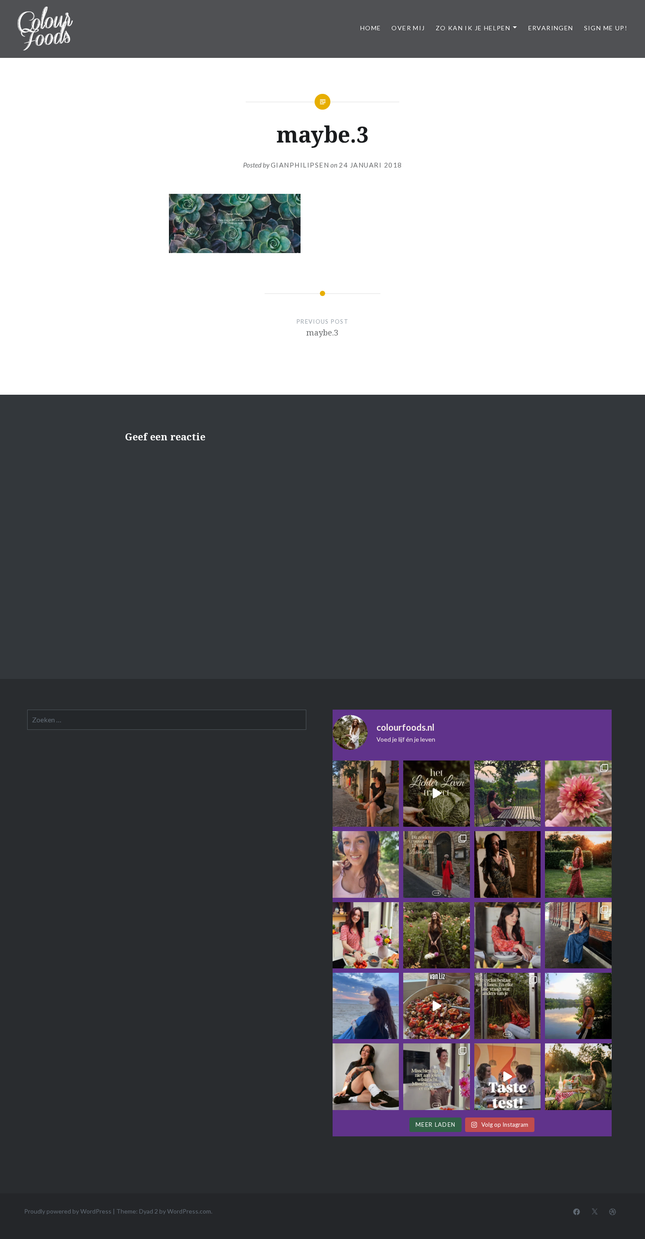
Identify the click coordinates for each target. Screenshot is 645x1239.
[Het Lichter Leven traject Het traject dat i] (436, 864)
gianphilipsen (300, 165)
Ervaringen (550, 28)
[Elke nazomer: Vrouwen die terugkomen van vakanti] (507, 864)
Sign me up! (605, 28)
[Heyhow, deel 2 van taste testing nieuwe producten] (507, 1076)
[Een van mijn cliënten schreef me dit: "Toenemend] (366, 794)
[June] (578, 935)
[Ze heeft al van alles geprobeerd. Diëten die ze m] (507, 935)
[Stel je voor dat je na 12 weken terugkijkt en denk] (436, 935)
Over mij (408, 28)
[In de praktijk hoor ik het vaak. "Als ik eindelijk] (578, 1006)
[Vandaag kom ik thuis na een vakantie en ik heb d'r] (507, 794)
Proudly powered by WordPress (67, 1211)
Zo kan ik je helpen (473, 28)
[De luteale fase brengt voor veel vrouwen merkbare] (507, 1006)
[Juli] (578, 794)
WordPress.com (189, 1211)
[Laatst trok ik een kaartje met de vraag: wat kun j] (366, 1006)
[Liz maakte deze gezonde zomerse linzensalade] (436, 1006)
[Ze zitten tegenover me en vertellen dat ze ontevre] (578, 1076)
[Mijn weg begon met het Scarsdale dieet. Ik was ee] (366, 935)
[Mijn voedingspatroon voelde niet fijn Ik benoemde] (366, 864)
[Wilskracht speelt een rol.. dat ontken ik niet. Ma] (436, 1076)
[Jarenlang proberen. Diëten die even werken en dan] (436, 794)
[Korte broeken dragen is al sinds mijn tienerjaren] (366, 1076)
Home (370, 28)
